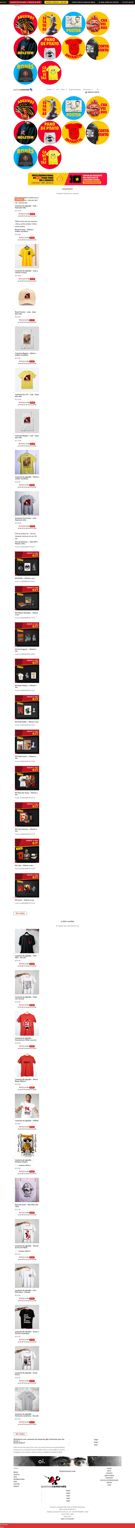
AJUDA (109, 1468)
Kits (57, 89)
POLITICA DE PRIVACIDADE (109, 1480)
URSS (15, 1481)
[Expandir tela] (3, 1524)
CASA (109, 1485)
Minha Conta (93, 92)
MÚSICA (16, 1486)
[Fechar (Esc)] (7, 1524)
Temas (63, 89)
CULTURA (17, 1484)
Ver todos (20, 913)
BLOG (109, 1471)
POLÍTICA (17, 1474)
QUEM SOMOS (109, 1475)
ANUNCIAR (109, 1478)
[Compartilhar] (5, 1524)
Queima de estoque (75, 89)
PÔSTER (109, 1482)
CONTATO (109, 1473)
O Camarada (86, 89)
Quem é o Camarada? (67, 1519)
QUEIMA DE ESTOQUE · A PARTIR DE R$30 (25, 2)
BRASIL (16, 1472)
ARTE (15, 1477)
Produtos (49, 89)
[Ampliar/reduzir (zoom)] (1, 1524)
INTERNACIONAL (19, 1479)
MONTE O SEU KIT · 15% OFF (56, 2)
